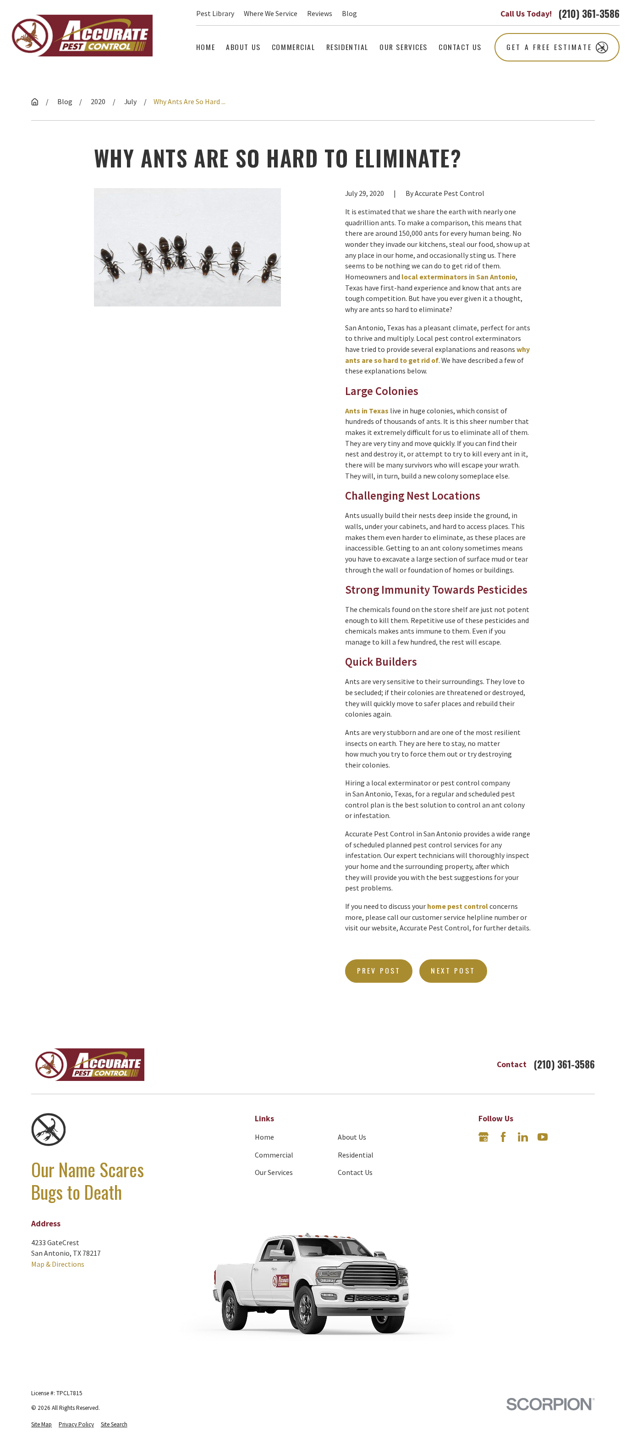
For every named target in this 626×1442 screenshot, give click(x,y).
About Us (352, 1136)
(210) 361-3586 (589, 13)
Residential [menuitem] (347, 46)
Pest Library (215, 13)
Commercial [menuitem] (293, 46)
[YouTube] (543, 1137)
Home (264, 1136)
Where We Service (270, 13)
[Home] (79, 35)
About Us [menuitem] (243, 46)
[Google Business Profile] (483, 1137)
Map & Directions (57, 1264)
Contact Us (355, 1172)
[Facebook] (503, 1137)
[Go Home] (34, 102)
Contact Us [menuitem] (460, 46)
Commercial (274, 1154)
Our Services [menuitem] (403, 46)
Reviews (319, 13)
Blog (349, 13)
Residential (355, 1154)
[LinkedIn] (523, 1137)
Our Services (274, 1172)
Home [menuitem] (205, 46)
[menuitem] (41, 1424)
